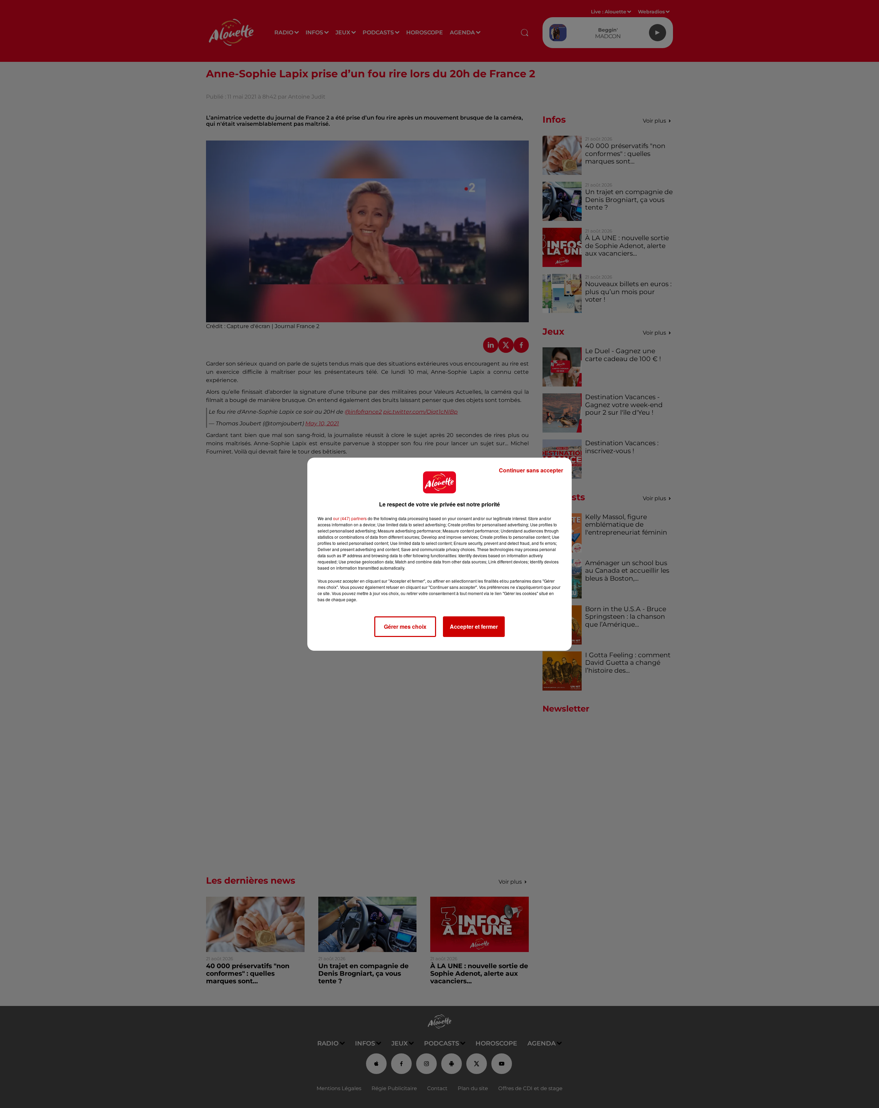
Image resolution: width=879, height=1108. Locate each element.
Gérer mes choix (405, 626)
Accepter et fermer (474, 626)
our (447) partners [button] (350, 518)
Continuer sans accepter (531, 470)
